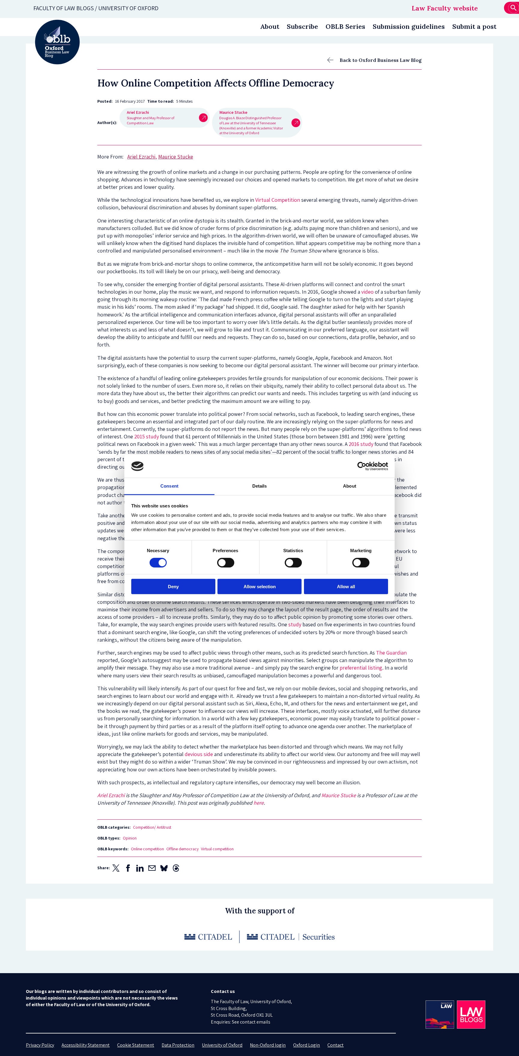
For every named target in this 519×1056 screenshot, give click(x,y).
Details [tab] (259, 486)
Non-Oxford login (268, 1045)
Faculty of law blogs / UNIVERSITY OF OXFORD (96, 8)
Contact (335, 1045)
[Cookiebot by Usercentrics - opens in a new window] (361, 466)
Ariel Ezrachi (111, 795)
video (367, 291)
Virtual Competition (277, 199)
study (294, 624)
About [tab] (349, 486)
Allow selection (260, 586)
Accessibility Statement (86, 1045)
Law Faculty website (445, 8)
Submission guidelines (409, 26)
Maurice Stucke (338, 795)
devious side (199, 754)
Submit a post (474, 26)
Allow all (346, 586)
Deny (173, 586)
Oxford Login (306, 1045)
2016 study (361, 443)
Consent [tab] (169, 486)
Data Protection (178, 1045)
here (258, 802)
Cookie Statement (135, 1045)
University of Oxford (222, 1045)
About (269, 26)
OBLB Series (345, 26)
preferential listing (361, 667)
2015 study (146, 436)
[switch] (225, 562)
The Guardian (391, 652)
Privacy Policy (40, 1045)
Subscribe (302, 26)
